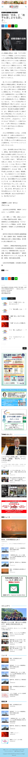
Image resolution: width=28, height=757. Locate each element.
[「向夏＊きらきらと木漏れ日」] (5, 324)
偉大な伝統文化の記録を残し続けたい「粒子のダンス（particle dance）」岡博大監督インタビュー (18, 479)
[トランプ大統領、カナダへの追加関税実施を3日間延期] (5, 695)
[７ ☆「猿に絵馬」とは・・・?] (5, 310)
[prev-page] (2, 344)
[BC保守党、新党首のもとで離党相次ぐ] (5, 564)
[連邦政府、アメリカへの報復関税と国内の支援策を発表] (5, 549)
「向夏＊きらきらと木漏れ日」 (17, 323)
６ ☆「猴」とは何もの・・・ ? (17, 330)
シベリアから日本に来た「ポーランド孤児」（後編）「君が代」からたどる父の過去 (13, 458)
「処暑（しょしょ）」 (15, 732)
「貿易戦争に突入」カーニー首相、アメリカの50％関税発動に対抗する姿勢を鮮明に (18, 556)
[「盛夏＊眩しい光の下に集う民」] (5, 317)
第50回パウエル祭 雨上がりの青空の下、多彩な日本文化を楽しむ (13, 623)
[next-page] (5, 344)
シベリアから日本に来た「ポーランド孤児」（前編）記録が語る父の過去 (18, 472)
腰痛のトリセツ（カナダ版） (16, 739)
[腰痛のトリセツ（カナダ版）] (5, 741)
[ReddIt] (9, 26)
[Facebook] (2, 26)
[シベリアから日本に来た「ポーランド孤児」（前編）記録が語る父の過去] (5, 472)
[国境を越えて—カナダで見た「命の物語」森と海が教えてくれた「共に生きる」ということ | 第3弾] (5, 641)
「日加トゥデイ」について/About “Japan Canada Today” (13, 749)
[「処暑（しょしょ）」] (5, 734)
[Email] (12, 26)
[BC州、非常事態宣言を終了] (14, 529)
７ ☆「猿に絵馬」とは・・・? (17, 309)
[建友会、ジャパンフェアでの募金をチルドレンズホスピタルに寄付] (5, 634)
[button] (2, 7)
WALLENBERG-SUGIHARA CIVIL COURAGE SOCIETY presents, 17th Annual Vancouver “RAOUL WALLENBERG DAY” (7, 290)
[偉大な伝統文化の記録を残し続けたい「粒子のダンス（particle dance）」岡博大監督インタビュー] (5, 479)
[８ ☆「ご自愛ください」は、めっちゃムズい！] (5, 303)
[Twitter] (6, 26)
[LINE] (16, 26)
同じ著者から (11, 298)
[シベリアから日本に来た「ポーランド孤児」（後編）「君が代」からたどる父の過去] (14, 446)
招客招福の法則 (14, 10)
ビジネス (6, 270)
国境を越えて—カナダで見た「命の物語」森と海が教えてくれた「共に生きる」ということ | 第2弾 (18, 648)
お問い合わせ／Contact (19, 751)
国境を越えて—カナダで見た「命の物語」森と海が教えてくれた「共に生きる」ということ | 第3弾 (18, 641)
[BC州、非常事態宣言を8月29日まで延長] (5, 571)
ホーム (2, 10)
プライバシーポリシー (8, 751)
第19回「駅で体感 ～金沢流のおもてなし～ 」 (20, 288)
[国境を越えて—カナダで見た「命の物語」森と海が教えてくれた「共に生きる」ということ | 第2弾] (5, 648)
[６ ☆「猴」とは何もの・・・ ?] (5, 331)
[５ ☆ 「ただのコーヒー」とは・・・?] (5, 338)
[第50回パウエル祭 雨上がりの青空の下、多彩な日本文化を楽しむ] (14, 614)
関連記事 (4, 298)
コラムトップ (9, 12)
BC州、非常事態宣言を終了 (10, 539)
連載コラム (7, 10)
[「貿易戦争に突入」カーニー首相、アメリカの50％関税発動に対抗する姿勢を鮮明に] (5, 556)
